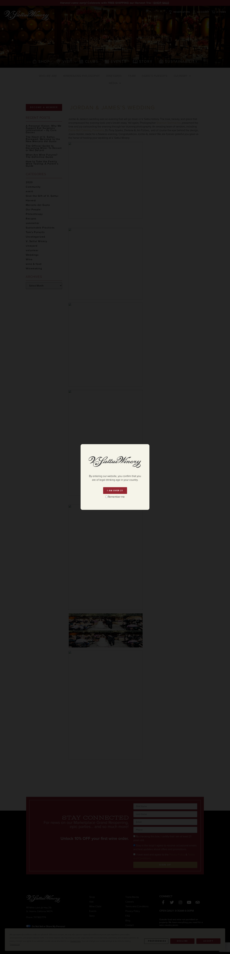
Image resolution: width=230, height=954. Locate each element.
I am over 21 (115, 490)
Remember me (116, 496)
